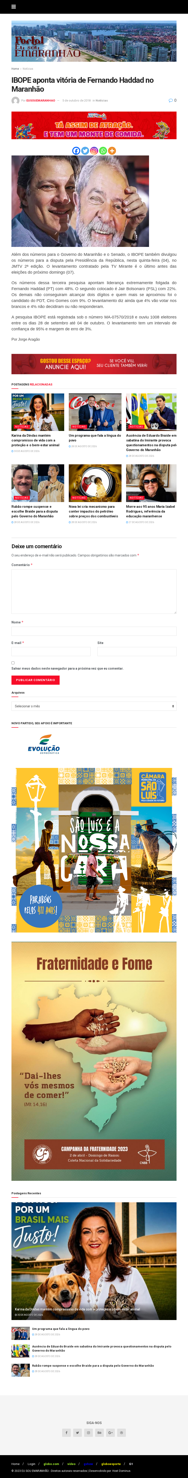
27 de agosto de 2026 (141, 522)
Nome (17, 622)
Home (15, 68)
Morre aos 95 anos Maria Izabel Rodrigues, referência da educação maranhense (150, 511)
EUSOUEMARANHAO (40, 100)
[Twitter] (85, 151)
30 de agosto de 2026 (26, 451)
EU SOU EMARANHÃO (35, 1471)
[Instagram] (94, 151)
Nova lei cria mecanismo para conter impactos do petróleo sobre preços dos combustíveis (93, 511)
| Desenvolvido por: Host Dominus (108, 1471)
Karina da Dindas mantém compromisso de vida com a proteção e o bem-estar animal (35, 440)
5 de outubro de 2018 (76, 100)
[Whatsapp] (103, 151)
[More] (112, 151)
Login (31, 1464)
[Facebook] (76, 151)
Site (100, 643)
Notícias (28, 68)
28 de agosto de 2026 (84, 446)
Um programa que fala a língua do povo (60, 1329)
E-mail (17, 643)
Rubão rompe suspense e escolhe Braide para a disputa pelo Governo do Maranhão (34, 511)
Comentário (22, 565)
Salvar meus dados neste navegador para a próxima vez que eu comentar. (67, 668)
